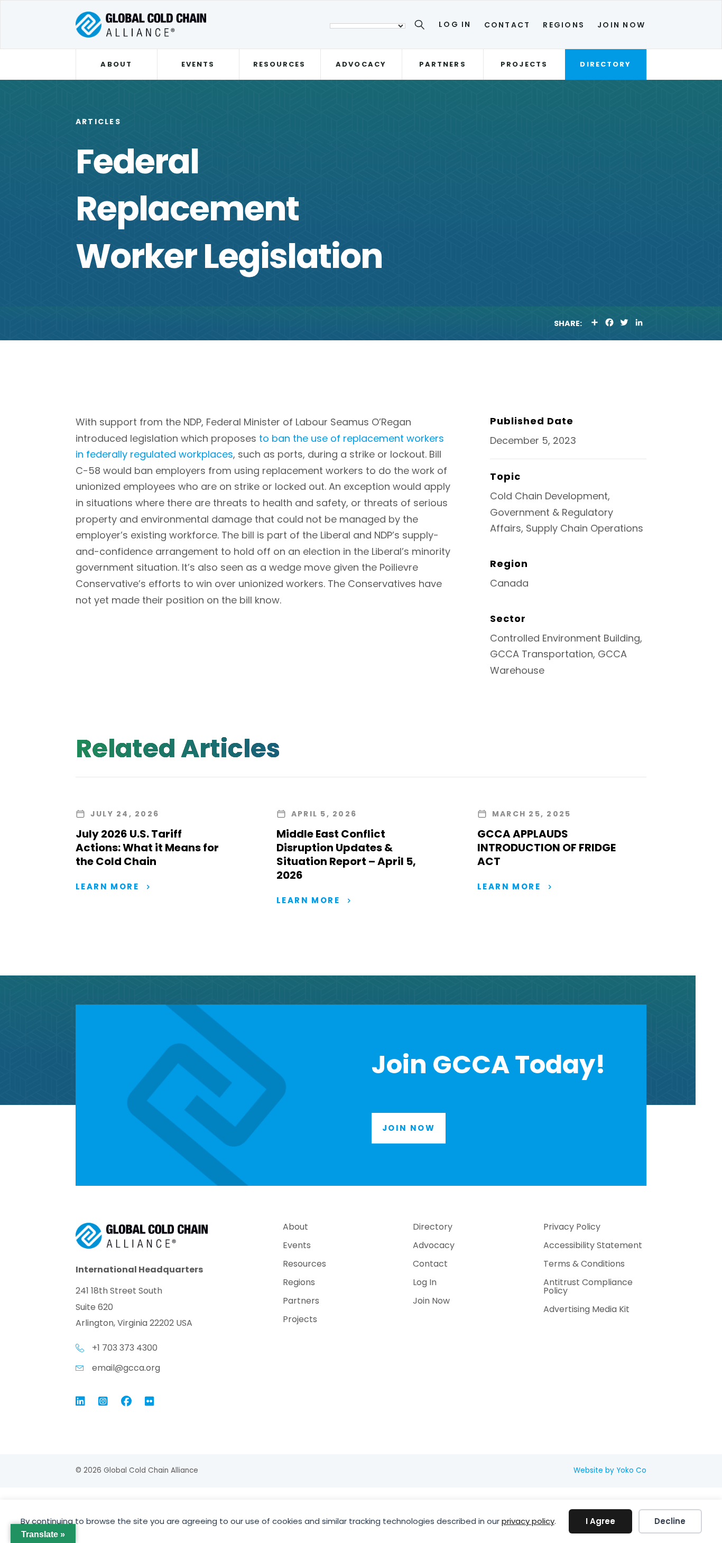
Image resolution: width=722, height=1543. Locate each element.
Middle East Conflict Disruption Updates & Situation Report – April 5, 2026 (346, 854)
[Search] (421, 26)
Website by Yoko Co (609, 1470)
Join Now (621, 25)
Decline (670, 1521)
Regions (564, 25)
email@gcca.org (126, 1368)
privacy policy (528, 1521)
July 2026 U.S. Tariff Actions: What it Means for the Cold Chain (147, 847)
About (116, 64)
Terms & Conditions (584, 1265)
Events (198, 64)
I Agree (600, 1521)
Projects (524, 64)
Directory (605, 64)
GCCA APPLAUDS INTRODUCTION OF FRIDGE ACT (546, 847)
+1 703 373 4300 (125, 1348)
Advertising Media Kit (586, 1310)
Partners (442, 64)
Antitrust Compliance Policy (588, 1287)
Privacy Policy (571, 1228)
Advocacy (361, 64)
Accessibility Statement (592, 1246)
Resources (279, 64)
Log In (455, 24)
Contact (507, 25)
